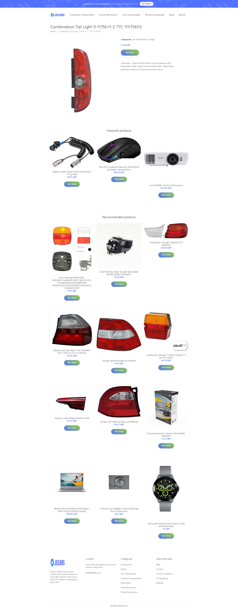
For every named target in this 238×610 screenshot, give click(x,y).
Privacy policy (162, 578)
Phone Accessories (154, 14)
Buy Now (130, 52)
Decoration (126, 583)
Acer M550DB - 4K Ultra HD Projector (166, 185)
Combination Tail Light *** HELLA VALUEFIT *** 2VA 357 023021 (166, 356)
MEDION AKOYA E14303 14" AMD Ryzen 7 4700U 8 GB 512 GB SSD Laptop (72, 509)
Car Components (131, 14)
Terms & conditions (164, 574)
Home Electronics (108, 14)
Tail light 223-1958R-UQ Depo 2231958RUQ (119, 422)
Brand (182, 14)
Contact (159, 569)
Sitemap (159, 583)
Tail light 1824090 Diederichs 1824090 (119, 361)
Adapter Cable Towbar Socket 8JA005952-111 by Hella (72, 173)
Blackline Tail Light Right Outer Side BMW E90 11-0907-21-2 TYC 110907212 (72, 351)
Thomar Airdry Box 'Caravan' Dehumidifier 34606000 (166, 434)
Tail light (151, 39)
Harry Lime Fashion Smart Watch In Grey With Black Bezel (166, 524)
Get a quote (146, 4)
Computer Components (82, 14)
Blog (171, 14)
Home (52, 31)
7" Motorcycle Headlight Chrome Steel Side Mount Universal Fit (119, 509)
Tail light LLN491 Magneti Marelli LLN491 (72, 418)
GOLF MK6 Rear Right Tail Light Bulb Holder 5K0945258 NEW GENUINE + (119, 273)
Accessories (126, 564)
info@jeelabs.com (93, 573)
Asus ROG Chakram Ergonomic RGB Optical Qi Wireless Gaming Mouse (119, 168)
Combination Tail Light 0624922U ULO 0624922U (166, 243)
